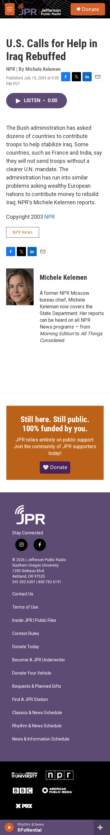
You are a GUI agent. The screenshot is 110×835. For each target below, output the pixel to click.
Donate (90, 9)
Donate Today (25, 647)
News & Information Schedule (40, 739)
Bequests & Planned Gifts (36, 686)
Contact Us (22, 594)
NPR (49, 217)
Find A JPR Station (30, 699)
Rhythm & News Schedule (37, 726)
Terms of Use (25, 607)
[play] (9, 827)
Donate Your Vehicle (31, 673)
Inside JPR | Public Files (34, 620)
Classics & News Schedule (37, 712)
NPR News (23, 232)
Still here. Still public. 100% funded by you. (55, 424)
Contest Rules (25, 633)
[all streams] (102, 827)
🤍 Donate (55, 467)
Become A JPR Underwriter (38, 660)
